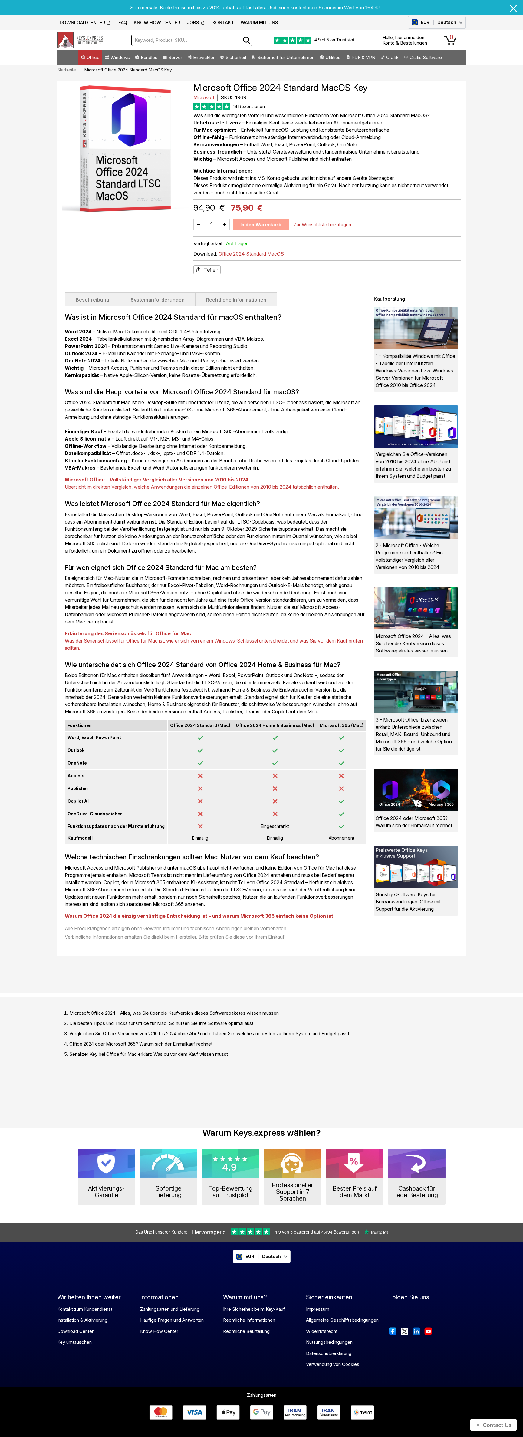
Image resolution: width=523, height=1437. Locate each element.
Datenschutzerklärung (328, 1353)
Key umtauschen (74, 1342)
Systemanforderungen (158, 300)
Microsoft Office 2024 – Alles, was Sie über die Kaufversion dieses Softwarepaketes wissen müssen (174, 1013)
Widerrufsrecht (321, 1331)
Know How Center (159, 1331)
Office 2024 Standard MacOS (251, 254)
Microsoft (204, 97)
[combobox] (191, 40)
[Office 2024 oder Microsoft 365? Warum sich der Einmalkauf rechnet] (416, 790)
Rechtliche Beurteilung (246, 1331)
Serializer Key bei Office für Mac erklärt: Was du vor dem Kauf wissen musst (148, 1054)
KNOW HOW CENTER (157, 22)
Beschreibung (92, 300)
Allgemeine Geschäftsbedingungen (342, 1320)
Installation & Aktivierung (82, 1320)
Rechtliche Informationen (236, 300)
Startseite (66, 69)
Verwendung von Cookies (332, 1364)
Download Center (75, 1331)
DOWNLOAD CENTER (82, 22)
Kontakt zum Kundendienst (84, 1309)
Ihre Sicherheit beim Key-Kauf (254, 1309)
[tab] (92, 299)
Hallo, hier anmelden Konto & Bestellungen (405, 40)
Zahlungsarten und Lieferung (169, 1309)
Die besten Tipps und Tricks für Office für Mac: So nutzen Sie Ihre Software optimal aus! (161, 1023)
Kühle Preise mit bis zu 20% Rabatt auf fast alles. (213, 8)
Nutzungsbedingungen (329, 1342)
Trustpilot (345, 39)
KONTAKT (223, 22)
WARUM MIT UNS (259, 22)
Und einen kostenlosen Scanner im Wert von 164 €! (323, 8)
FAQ (122, 22)
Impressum (317, 1309)
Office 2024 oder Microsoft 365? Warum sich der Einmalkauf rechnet (140, 1044)
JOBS (193, 22)
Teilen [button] (211, 270)
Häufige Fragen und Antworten (172, 1320)
